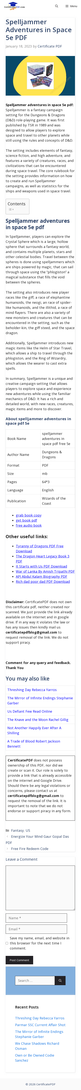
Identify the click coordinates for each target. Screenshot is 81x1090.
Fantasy (17, 830)
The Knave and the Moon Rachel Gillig (37, 719)
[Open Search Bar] (56, 6)
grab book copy (28, 515)
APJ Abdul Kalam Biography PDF (41, 576)
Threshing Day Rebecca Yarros (32, 689)
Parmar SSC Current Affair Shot (40, 1025)
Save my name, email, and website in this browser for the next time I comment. (39, 943)
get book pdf (26, 520)
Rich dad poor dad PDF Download (43, 581)
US (28, 830)
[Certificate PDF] (17, 6)
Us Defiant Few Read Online (29, 711)
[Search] (60, 980)
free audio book (29, 525)
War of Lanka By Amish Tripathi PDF (45, 571)
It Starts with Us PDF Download (41, 566)
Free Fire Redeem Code (29, 848)
